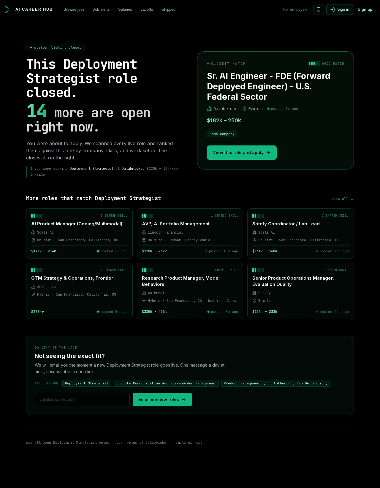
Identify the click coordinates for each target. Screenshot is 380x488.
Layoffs (146, 9)
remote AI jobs (187, 442)
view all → (343, 199)
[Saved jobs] (318, 9)
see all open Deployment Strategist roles (67, 442)
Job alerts (101, 9)
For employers (295, 9)
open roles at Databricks (141, 442)
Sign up (365, 9)
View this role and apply (238, 152)
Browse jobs (74, 9)
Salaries (125, 9)
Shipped (168, 9)
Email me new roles (159, 399)
